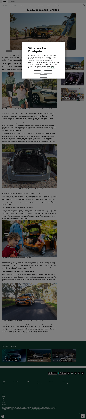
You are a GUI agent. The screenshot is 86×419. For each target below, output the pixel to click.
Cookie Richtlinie (51, 68)
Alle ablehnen (37, 71)
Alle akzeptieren (48, 71)
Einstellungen (43, 76)
